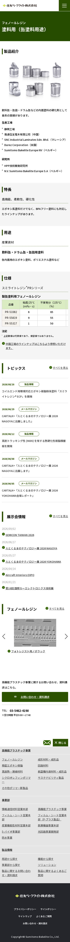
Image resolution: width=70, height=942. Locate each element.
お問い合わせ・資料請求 (35, 697)
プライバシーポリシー (25, 909)
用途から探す (10, 859)
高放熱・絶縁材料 (12, 771)
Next (66, 636)
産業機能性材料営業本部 (16, 825)
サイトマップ (25, 916)
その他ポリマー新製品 (15, 788)
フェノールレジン (12, 759)
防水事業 (7, 837)
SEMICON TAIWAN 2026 (20, 535)
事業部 (6, 800)
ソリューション (47, 865)
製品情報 (7, 850)
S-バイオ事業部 (11, 831)
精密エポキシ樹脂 (12, 765)
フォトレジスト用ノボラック (28, 651)
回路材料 (43, 765)
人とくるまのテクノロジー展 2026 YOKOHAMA (33, 561)
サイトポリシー (48, 909)
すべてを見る (60, 368)
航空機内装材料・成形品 (52, 771)
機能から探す (46, 859)
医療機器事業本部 (48, 825)
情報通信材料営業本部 (15, 809)
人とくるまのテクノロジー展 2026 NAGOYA (31, 548)
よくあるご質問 (44, 916)
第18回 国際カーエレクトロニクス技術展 (30, 588)
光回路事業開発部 (48, 831)
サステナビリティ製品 (51, 777)
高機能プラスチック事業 (16, 750)
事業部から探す (11, 865)
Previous (4, 636)
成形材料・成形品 (48, 759)
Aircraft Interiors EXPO (20, 575)
